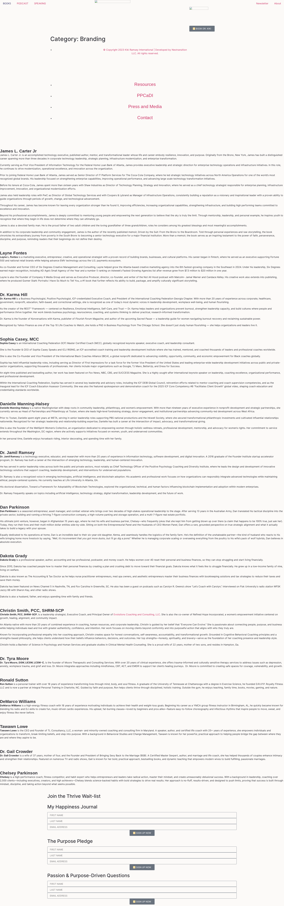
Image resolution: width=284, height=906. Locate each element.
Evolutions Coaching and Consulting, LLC (137, 614)
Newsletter (262, 3)
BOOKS (7, 3)
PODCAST (22, 3)
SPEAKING (40, 3)
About (277, 3)
